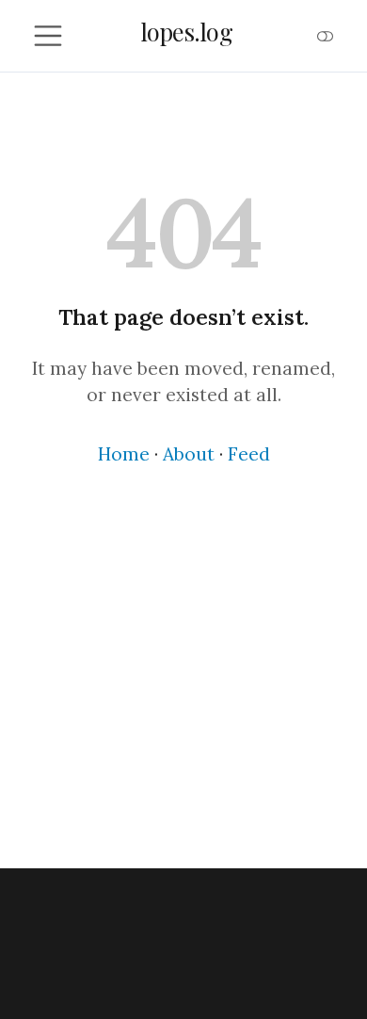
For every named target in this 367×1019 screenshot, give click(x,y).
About (189, 454)
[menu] (48, 36)
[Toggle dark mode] (325, 35)
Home (124, 454)
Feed (249, 454)
